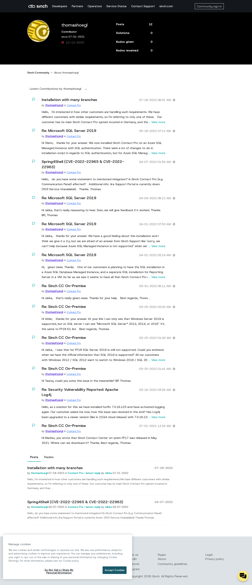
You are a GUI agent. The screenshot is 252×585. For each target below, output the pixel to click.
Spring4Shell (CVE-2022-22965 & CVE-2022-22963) (75, 502)
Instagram (133, 569)
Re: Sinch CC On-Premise (64, 285)
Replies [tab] (49, 457)
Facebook (132, 564)
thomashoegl (39, 473)
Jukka (109, 473)
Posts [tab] (34, 457)
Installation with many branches (69, 99)
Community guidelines (172, 564)
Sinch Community (38, 6)
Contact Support (143, 6)
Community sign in (209, 6)
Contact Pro (74, 105)
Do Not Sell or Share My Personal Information (59, 571)
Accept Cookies (115, 570)
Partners (77, 6)
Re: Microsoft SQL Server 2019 (69, 130)
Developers (59, 6)
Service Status (116, 6)
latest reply (93, 473)
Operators (95, 6)
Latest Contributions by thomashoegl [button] (55, 89)
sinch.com (166, 6)
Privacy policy (214, 559)
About (162, 559)
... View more (157, 122)
